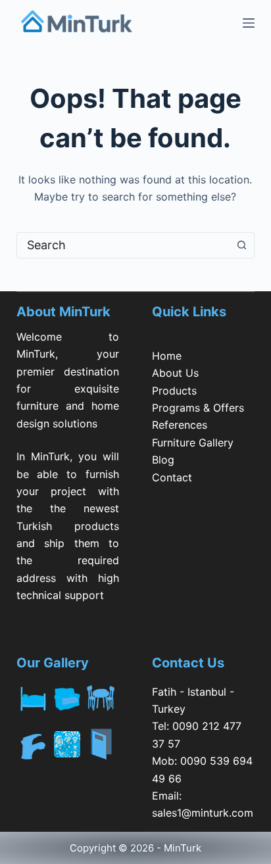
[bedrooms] (33, 695)
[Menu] (249, 23)
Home (167, 355)
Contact (172, 477)
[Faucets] (33, 744)
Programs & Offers (198, 407)
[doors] (102, 752)
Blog (163, 459)
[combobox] (123, 245)
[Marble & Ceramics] (68, 744)
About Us (175, 372)
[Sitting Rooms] (68, 695)
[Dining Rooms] (102, 695)
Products (174, 390)
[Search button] (241, 245)
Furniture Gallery (193, 442)
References (179, 424)
